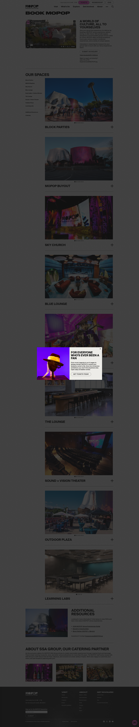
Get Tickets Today (81, 374)
